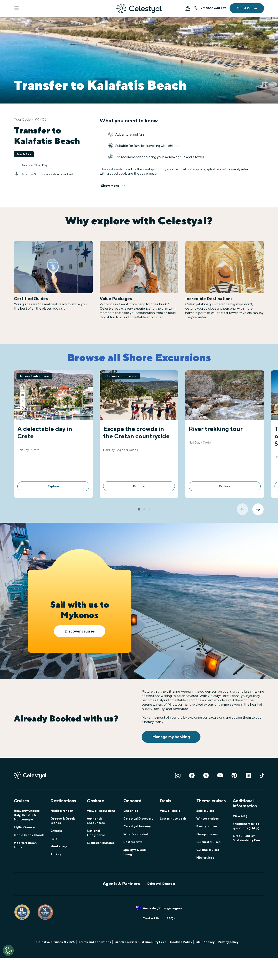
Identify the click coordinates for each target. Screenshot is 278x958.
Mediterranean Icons (25, 845)
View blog (240, 816)
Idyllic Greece (24, 827)
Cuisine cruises (207, 849)
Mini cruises (205, 857)
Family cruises (206, 826)
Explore (53, 486)
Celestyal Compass (161, 883)
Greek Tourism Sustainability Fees (140, 942)
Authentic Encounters (96, 821)
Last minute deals (173, 818)
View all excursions (101, 810)
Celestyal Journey (137, 826)
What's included (135, 834)
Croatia (56, 830)
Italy (53, 838)
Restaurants (132, 842)
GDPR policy (204, 942)
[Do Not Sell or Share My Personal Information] (8, 950)
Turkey (55, 854)
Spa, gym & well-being (135, 852)
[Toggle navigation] (16, 8)
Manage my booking (171, 737)
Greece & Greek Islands (62, 821)
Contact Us (151, 918)
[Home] (139, 8)
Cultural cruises (208, 842)
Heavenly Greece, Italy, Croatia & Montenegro (27, 815)
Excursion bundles (100, 843)
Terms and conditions (94, 942)
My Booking (187, 8)
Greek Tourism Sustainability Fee (246, 838)
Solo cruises (205, 810)
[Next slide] (258, 509)
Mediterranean (61, 810)
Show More (110, 186)
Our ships (130, 810)
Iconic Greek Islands (29, 835)
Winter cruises (207, 818)
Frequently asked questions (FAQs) (246, 826)
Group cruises (207, 834)
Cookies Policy (181, 942)
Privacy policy (228, 942)
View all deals (170, 810)
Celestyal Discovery (138, 818)
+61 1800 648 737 (213, 8)
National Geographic (96, 833)
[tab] (139, 509)
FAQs (171, 918)
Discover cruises (80, 631)
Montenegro (60, 846)
